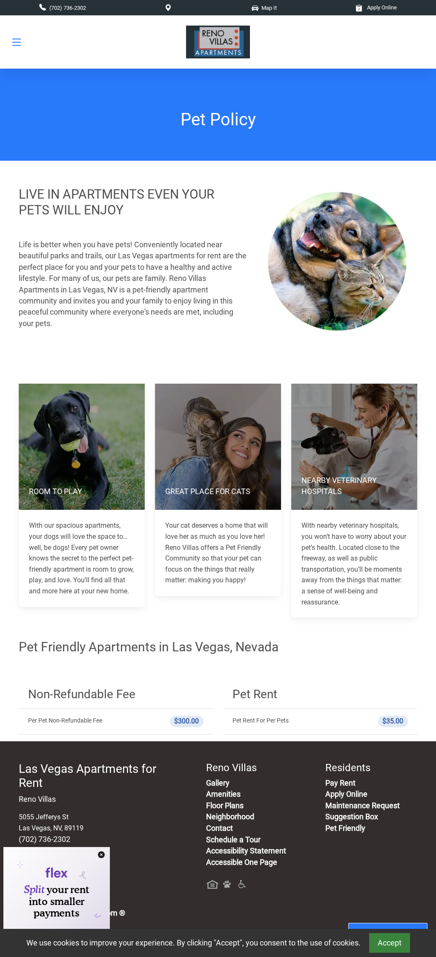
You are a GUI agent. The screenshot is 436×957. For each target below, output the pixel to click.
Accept (390, 943)
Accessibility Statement (246, 851)
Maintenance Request (362, 805)
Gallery (217, 783)
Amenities (223, 794)
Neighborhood (230, 816)
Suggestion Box (351, 816)
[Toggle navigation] (16, 42)
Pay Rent (340, 783)
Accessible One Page (241, 862)
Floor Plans (225, 805)
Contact (219, 828)
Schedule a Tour (233, 840)
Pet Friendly (345, 828)
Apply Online (381, 7)
